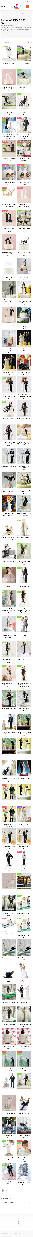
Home (9, 13)
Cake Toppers (22, 13)
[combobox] (16, 1202)
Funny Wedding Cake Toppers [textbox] (16, 1202)
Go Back (4, 13)
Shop (15, 13)
